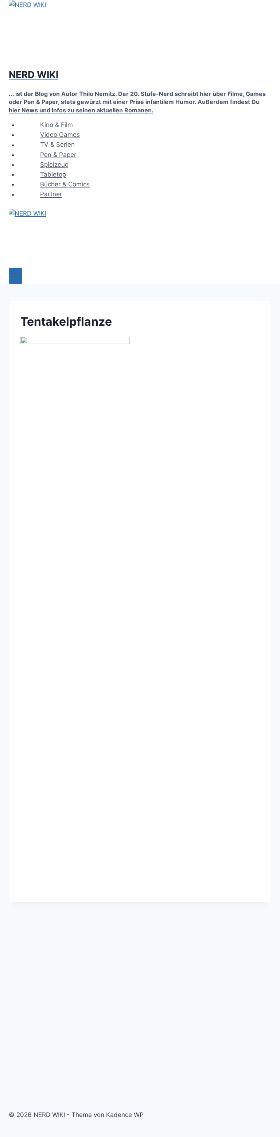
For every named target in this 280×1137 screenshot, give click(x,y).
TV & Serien (57, 144)
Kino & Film (56, 124)
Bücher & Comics (65, 184)
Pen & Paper (58, 154)
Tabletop (53, 174)
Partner (51, 194)
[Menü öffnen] (15, 276)
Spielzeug (54, 164)
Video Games (60, 134)
